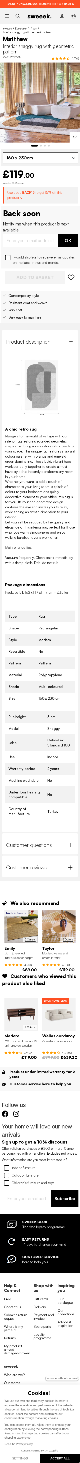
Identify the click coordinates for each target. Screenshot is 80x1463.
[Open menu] (7, 16)
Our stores (12, 1383)
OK (68, 240)
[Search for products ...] (17, 16)
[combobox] (40, 157)
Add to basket (35, 277)
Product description (28, 341)
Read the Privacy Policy (18, 1444)
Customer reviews (26, 867)
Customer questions (29, 845)
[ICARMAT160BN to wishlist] (71, 277)
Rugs (34, 28)
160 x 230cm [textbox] (19, 158)
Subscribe (64, 1198)
